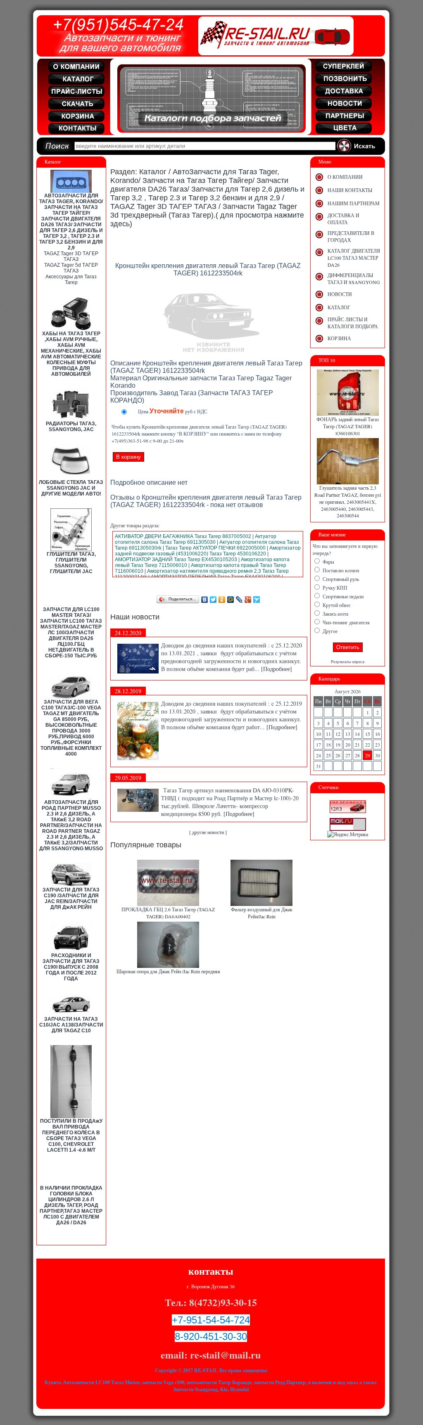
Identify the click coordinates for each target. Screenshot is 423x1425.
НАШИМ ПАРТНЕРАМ (354, 203)
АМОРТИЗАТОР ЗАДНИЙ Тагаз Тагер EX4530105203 (176, 559)
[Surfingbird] (256, 599)
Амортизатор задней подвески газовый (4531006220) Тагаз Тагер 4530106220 (208, 551)
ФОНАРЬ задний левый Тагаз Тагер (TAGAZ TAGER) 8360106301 (347, 426)
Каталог (152, 172)
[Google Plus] (248, 599)
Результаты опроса (347, 662)
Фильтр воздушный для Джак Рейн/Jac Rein (261, 913)
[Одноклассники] (222, 599)
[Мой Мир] (230, 599)
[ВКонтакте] (204, 599)
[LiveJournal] (239, 599)
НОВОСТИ (340, 294)
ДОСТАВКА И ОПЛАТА (343, 218)
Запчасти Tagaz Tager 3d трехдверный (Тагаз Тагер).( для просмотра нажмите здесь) (207, 215)
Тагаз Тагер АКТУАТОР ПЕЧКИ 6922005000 (215, 548)
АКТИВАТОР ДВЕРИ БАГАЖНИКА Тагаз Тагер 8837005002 (183, 536)
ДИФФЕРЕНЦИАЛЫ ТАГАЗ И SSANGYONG (354, 278)
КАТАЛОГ (339, 307)
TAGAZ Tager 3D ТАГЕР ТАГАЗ (71, 256)
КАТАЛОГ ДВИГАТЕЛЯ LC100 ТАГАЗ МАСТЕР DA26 (354, 257)
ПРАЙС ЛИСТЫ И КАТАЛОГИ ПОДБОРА (353, 323)
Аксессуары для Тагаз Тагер (71, 279)
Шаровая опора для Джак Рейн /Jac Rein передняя (168, 971)
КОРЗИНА (339, 338)
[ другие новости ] (208, 832)
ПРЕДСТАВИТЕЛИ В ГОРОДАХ (351, 236)
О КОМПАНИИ (345, 176)
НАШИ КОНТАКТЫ (350, 190)
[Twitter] (213, 599)
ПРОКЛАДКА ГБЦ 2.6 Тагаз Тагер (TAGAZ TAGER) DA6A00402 (168, 913)
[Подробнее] (276, 669)
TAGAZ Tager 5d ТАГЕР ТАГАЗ (71, 268)
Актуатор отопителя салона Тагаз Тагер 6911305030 (195, 539)
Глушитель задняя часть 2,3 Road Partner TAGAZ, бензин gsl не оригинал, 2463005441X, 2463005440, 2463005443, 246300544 (347, 501)
